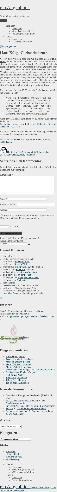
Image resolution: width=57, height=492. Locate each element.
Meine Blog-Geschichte (23, 31)
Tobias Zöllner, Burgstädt (17, 383)
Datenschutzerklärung (22, 41)
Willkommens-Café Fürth (23, 33)
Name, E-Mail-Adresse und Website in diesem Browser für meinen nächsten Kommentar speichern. (27, 216)
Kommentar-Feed (14, 456)
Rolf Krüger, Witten (15, 375)
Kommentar (6, 175)
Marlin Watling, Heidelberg (18, 367)
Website (3, 210)
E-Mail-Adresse (8, 204)
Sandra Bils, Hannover (16, 377)
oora (52, 316)
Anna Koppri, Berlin (15, 356)
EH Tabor (28, 275)
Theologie (25, 139)
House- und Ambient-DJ (17, 280)
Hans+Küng (46, 139)
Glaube (17, 139)
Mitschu (9, 408)
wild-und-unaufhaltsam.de (43, 369)
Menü (3, 21)
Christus (37, 139)
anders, (34, 316)
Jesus (32, 139)
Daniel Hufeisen (14, 152)
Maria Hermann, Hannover (18, 364)
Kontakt (9, 36)
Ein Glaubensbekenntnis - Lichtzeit (22, 400)
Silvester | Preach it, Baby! (18, 406)
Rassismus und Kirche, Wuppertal (21, 372)
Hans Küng (46, 66)
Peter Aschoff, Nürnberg (17, 369)
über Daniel (13, 293)
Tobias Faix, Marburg (16, 380)
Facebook (38, 311)
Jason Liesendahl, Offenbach (19, 359)
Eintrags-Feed (12, 454)
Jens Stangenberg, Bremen (18, 361)
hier (51, 118)
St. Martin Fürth (22, 261)
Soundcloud (12, 313)
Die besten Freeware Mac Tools (31, 408)
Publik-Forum (6, 142)
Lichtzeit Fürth (20, 264)
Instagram (17, 311)
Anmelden (10, 451)
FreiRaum (20, 269)
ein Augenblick (15, 7)
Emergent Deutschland (28, 277)
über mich (10, 26)
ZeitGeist (44, 316)
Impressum (17, 39)
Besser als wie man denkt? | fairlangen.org (25, 411)
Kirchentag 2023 (26, 267)
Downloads (17, 28)
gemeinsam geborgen (19, 316)
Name (3, 199)
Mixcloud (24, 313)
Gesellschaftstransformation (24, 272)
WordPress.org (12, 459)
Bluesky (28, 311)
